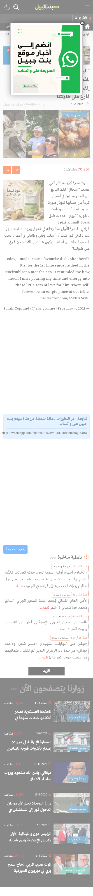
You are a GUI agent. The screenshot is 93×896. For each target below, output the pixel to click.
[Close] (82, 23)
